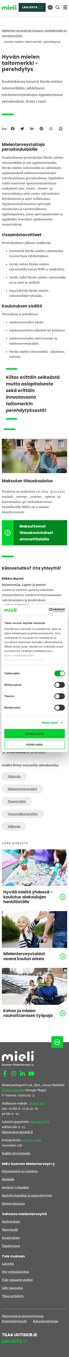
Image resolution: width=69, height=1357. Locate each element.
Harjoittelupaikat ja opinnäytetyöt (27, 1195)
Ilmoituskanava (13, 1203)
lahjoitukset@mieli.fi (17, 1132)
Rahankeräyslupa (45, 1321)
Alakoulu (14, 776)
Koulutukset (11, 1238)
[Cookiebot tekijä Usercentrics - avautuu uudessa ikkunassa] (49, 610)
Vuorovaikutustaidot (23, 814)
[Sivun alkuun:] (57, 1042)
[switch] (59, 685)
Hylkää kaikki (34, 744)
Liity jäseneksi (12, 1288)
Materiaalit (10, 1229)
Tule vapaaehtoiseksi (17, 1280)
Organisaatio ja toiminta (20, 1171)
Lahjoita (8, 1263)
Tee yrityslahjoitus (15, 1272)
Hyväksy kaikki (34, 733)
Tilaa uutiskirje (13, 1296)
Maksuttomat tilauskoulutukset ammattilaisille (36, 533)
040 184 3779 (39, 1122)
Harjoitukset (11, 1221)
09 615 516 (37, 1103)
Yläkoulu (14, 826)
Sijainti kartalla (13, 1090)
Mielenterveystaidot (22, 789)
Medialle (8, 1179)
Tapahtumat (11, 1246)
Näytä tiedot (50, 722)
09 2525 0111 (32, 1140)
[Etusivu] (9, 7)
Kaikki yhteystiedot (16, 1153)
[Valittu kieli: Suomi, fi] (50, 7)
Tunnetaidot (17, 801)
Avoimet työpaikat (15, 1187)
